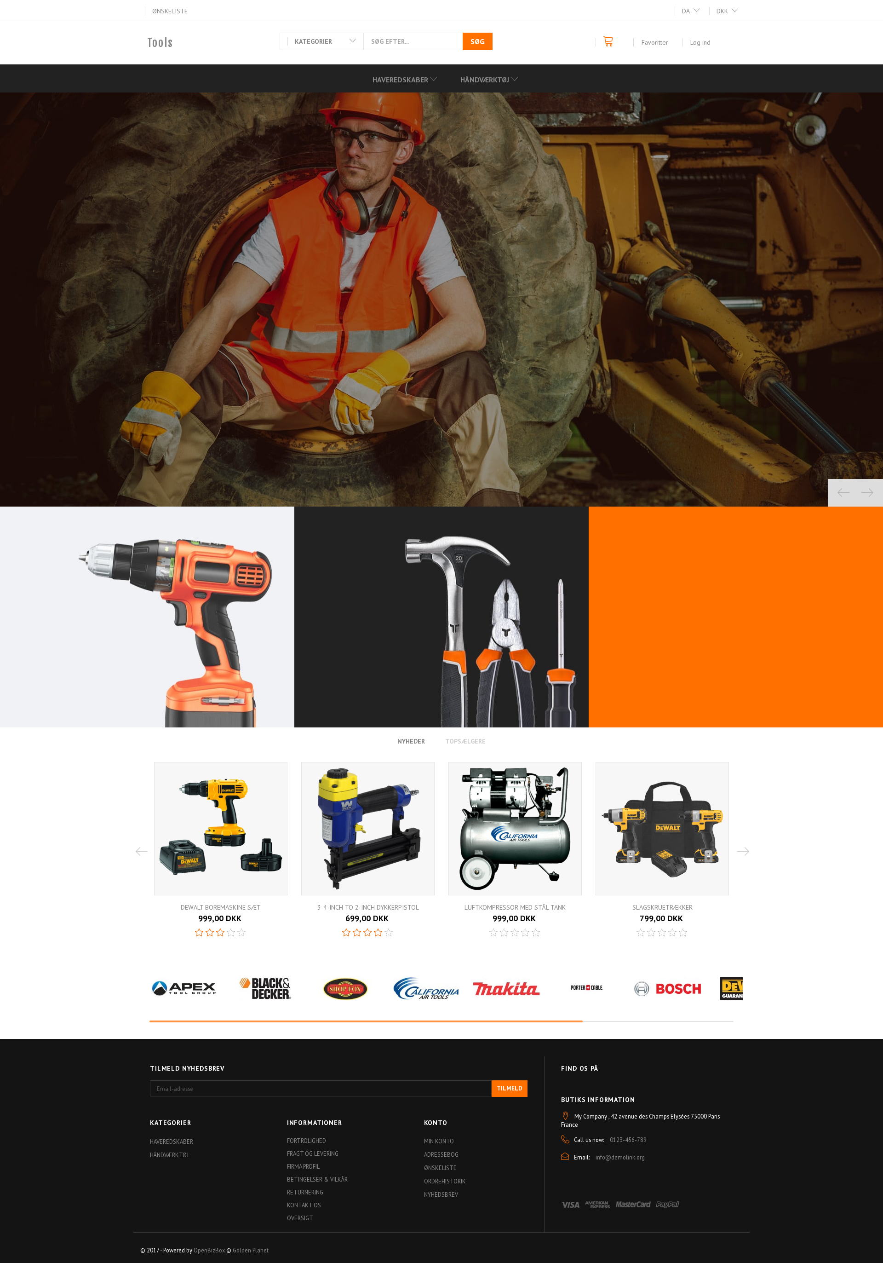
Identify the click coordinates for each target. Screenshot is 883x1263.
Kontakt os (304, 1205)
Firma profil (303, 1166)
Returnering (305, 1192)
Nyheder (411, 741)
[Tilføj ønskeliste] (385, 922)
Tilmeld (509, 1088)
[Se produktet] (223, 922)
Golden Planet (251, 1250)
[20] (508, 923)
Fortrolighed (306, 1140)
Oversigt (300, 1218)
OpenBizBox (209, 1250)
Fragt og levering (312, 1153)
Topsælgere (465, 741)
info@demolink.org (620, 1157)
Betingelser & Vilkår (317, 1179)
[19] (655, 923)
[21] (360, 923)
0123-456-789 (628, 1139)
